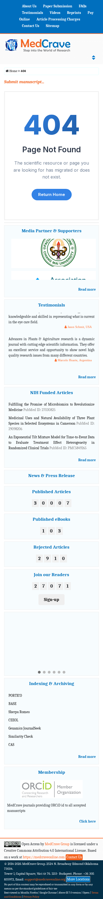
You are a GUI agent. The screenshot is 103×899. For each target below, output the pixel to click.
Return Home (51, 194)
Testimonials (32, 13)
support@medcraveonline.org (45, 879)
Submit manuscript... (24, 81)
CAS (11, 745)
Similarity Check (21, 736)
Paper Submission (57, 6)
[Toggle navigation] (93, 57)
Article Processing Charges (58, 19)
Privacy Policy (31, 896)
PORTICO (15, 695)
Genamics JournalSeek (25, 728)
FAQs (83, 6)
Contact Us (30, 26)
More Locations (78, 879)
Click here (87, 821)
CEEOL (13, 720)
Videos (55, 13)
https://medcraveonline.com (44, 857)
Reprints (74, 13)
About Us (29, 6)
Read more (87, 289)
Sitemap (52, 26)
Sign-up (51, 599)
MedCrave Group (57, 844)
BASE (12, 704)
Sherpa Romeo (19, 712)
